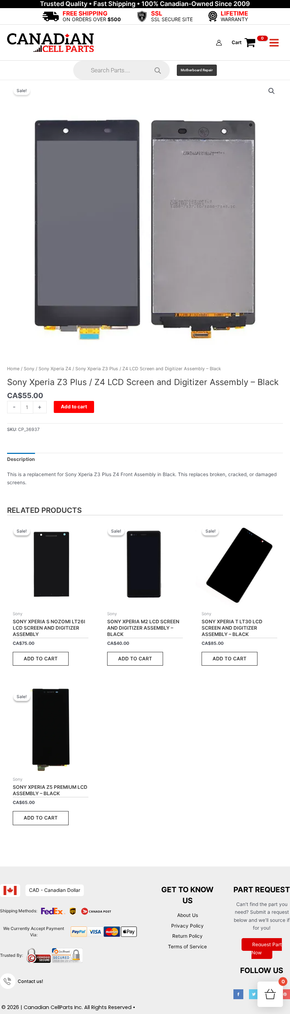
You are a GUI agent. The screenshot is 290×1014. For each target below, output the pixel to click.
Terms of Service (187, 946)
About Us (187, 915)
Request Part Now (266, 948)
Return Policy (187, 936)
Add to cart (74, 406)
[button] (197, 70)
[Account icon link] (219, 43)
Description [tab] (21, 459)
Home (13, 368)
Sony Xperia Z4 (55, 368)
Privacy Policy (187, 926)
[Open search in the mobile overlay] (121, 70)
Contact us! (30, 981)
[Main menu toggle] (274, 42)
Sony (29, 368)
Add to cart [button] (41, 658)
